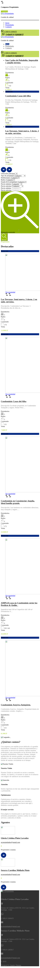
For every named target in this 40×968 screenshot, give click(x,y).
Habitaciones (5, 178)
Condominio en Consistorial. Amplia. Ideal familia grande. (18, 502)
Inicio (7, 23)
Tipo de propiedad (7, 176)
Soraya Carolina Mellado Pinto (15, 870)
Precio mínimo (6, 184)
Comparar (4, 11)
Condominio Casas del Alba (18, 96)
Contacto (8, 27)
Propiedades (9, 25)
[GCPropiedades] (7, 13)
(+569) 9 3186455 (10, 32)
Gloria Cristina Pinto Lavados (15, 838)
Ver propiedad (10, 292)
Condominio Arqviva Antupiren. (16, 705)
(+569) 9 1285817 (15, 34)
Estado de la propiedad (9, 182)
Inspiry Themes (15, 965)
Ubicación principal (8, 174)
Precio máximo (6, 186)
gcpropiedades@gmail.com (10, 842)
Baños (3, 180)
